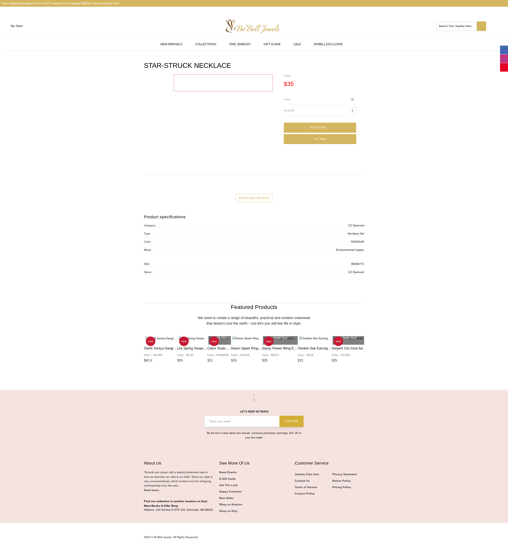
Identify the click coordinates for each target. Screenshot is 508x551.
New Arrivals (171, 44)
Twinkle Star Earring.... (315, 348)
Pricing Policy (341, 487)
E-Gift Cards (227, 478)
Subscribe (291, 421)
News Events (228, 472)
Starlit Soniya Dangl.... (160, 348)
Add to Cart (318, 127)
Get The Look (228, 485)
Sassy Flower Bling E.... (280, 348)
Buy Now (320, 139)
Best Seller (226, 498)
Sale (297, 44)
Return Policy (341, 480)
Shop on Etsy (228, 511)
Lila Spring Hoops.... (192, 348)
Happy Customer (230, 491)
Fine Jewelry (240, 44)
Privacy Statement (344, 474)
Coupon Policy (305, 493)
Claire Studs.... (218, 348)
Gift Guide (272, 44)
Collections (206, 44)
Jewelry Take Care (307, 474)
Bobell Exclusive (328, 44)
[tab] (320, 99)
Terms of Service (306, 487)
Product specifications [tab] (254, 198)
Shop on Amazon (230, 504)
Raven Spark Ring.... (246, 348)
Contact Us (302, 480)
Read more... (152, 490)
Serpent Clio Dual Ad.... (349, 348)
